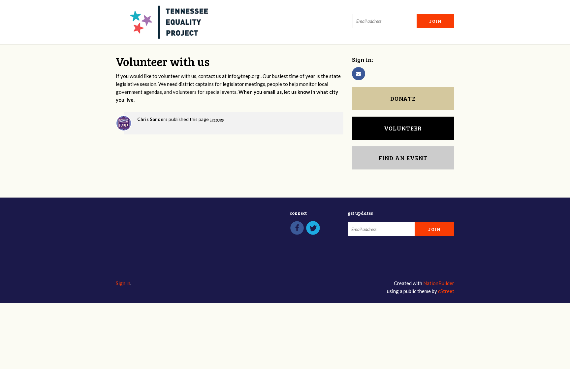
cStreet (446, 291)
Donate (403, 98)
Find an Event (403, 158)
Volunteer (403, 128)
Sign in (123, 283)
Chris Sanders (152, 119)
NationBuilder (438, 283)
